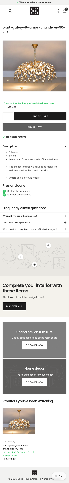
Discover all (14, 306)
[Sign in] (58, 11)
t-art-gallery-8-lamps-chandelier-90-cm (15, 447)
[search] (10, 11)
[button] (11, 113)
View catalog (4, 11)
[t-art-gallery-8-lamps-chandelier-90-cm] (19, 421)
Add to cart (40, 116)
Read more (48, 245)
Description (10, 146)
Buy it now (34, 127)
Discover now (34, 345)
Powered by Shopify (50, 478)
